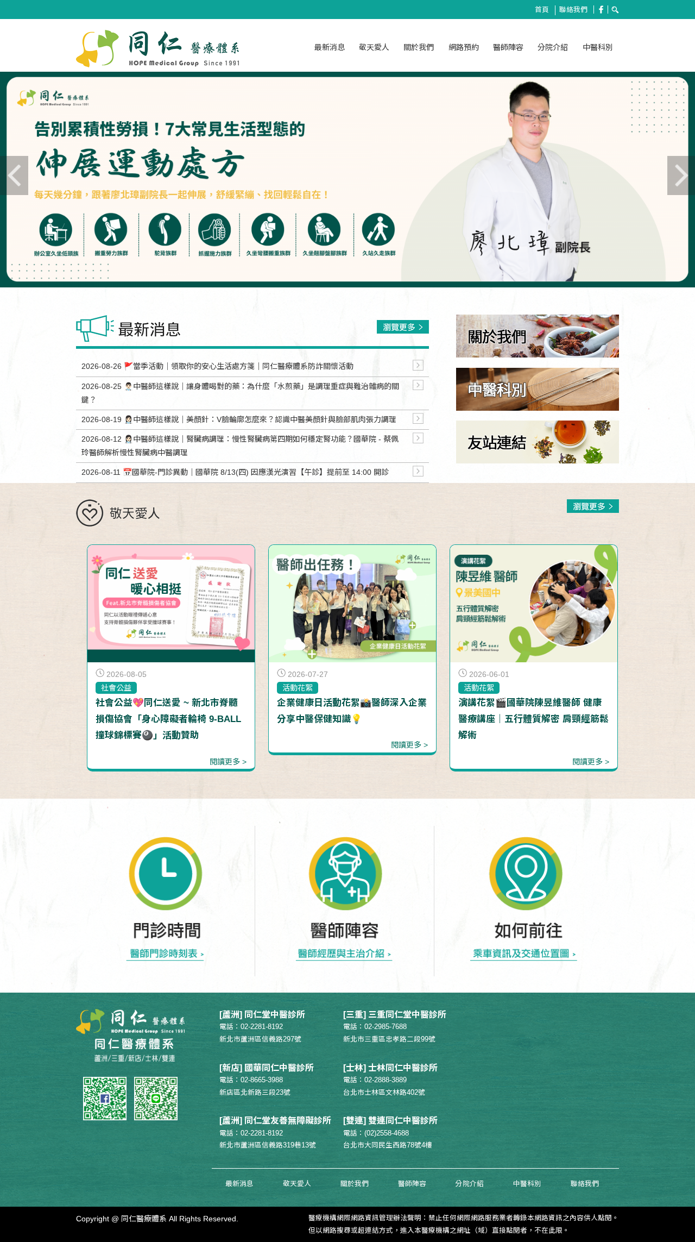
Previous (43, 192)
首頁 (542, 10)
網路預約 (463, 47)
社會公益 (116, 687)
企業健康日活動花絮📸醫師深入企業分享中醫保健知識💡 (352, 711)
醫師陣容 (508, 47)
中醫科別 (598, 47)
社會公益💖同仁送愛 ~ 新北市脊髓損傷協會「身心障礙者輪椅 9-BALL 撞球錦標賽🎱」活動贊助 (168, 719)
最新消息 (329, 47)
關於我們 (418, 47)
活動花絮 (297, 687)
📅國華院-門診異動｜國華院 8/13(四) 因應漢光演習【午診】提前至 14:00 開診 (256, 472)
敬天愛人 (374, 47)
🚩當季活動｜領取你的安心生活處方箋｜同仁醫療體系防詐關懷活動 (238, 366)
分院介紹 (553, 47)
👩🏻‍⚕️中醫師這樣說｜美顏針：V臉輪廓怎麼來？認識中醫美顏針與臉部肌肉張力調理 (260, 419)
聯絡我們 (573, 10)
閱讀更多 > (228, 761)
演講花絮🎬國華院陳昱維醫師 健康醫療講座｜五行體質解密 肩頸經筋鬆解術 (533, 719)
